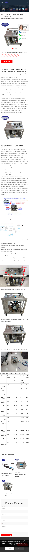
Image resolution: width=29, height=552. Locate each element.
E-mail (3, 518)
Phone (2, 512)
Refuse (19, 548)
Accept (9, 548)
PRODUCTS (8, 14)
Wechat (23, 35)
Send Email (23, 32)
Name (3, 506)
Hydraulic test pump (7, 16)
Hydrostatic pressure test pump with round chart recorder (21, 474)
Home (2, 14)
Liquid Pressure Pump (18, 14)
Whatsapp (23, 38)
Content (3, 523)
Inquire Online (6, 61)
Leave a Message (6, 535)
